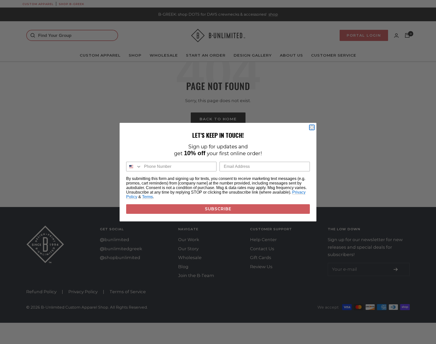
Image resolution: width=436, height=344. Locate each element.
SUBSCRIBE (218, 209)
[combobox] (134, 166)
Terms (147, 197)
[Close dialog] (311, 127)
